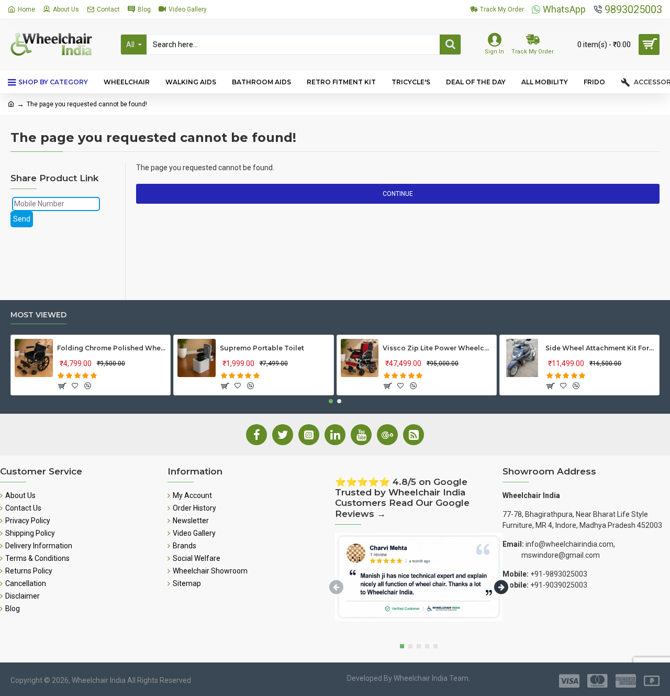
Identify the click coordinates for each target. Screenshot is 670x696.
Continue (398, 193)
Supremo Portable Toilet (262, 348)
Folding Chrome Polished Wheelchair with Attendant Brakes (112, 348)
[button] (331, 401)
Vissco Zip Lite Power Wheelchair (438, 348)
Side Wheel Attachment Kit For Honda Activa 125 (600, 348)
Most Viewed (38, 315)
